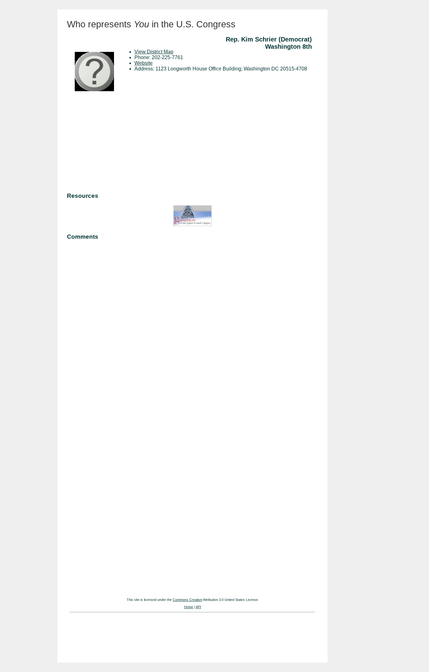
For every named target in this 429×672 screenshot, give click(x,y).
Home (188, 607)
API (198, 607)
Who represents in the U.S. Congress (151, 24)
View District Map (153, 51)
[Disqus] (192, 324)
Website (143, 63)
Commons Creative (187, 600)
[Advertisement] (192, 143)
